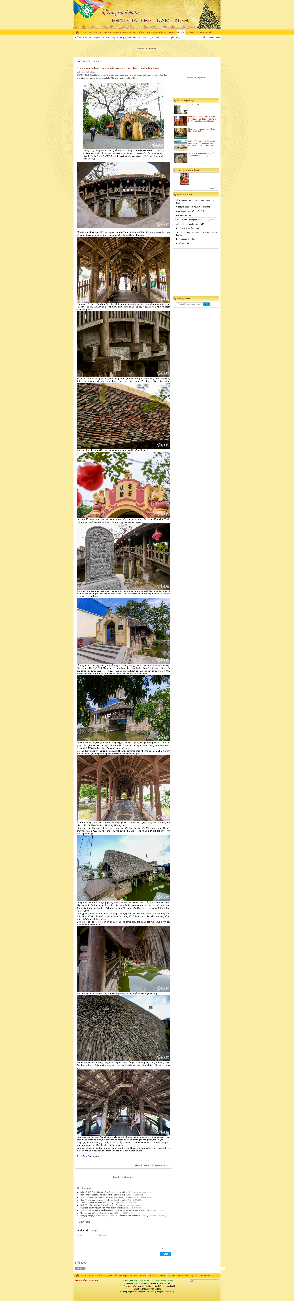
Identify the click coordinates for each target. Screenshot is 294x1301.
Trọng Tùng (82, 1156)
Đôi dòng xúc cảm (183, 215)
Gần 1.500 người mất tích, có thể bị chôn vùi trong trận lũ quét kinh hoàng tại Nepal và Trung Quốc (202, 143)
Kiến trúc (137, 37)
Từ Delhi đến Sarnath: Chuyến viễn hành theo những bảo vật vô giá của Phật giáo (114, 1210)
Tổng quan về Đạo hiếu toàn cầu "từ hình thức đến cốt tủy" (202, 154)
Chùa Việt (87, 37)
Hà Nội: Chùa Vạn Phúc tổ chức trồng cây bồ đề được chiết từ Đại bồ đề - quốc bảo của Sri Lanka (202, 119)
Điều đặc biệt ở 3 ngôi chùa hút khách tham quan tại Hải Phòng (106, 1192)
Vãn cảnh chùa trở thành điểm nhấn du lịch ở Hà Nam (102, 1208)
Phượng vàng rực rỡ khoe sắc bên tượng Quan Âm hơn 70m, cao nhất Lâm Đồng (114, 1216)
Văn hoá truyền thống (170, 37)
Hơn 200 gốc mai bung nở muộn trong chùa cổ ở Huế (102, 1195)
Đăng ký (216, 37)
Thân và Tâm (193, 105)
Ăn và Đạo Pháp (183, 243)
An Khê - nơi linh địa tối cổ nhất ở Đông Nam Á (99, 1203)
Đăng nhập (207, 37)
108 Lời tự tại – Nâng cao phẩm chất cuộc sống (196, 220)
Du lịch (119, 37)
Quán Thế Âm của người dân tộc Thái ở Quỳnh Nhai (102, 1200)
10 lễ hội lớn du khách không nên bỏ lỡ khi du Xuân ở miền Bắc (106, 1197)
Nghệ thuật (99, 37)
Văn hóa (86, 61)
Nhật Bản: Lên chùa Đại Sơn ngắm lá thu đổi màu (101, 1205)
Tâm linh (110, 37)
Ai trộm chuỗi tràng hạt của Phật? (190, 224)
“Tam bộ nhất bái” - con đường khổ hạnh (97, 1213)
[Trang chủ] (76, 32)
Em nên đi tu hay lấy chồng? (188, 228)
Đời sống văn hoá (151, 37)
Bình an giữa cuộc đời (185, 239)
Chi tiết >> (213, 189)
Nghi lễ (128, 37)
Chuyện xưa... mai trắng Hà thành (190, 211)
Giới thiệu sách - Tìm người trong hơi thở (193, 207)
